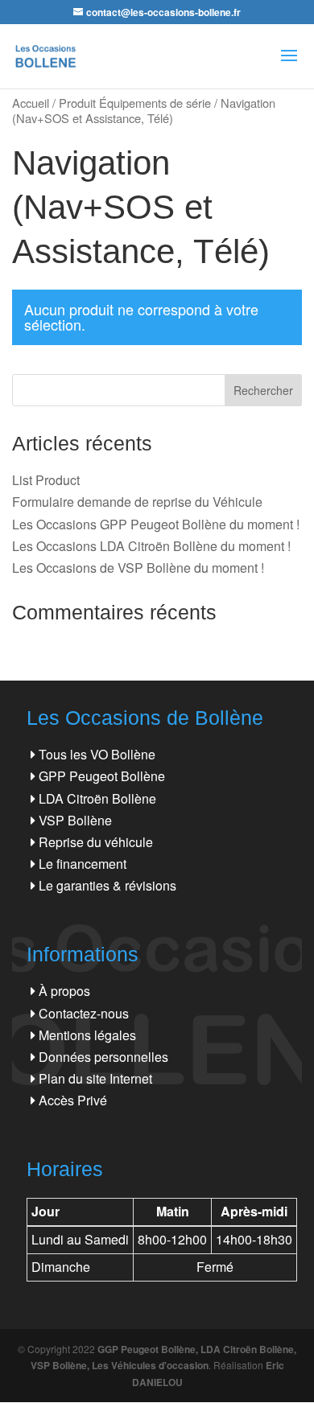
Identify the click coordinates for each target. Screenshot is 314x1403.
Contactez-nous (84, 1013)
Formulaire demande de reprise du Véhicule (137, 501)
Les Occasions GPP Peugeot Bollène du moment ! (156, 524)
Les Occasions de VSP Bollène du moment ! (138, 567)
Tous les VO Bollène (97, 754)
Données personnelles (103, 1056)
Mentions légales (87, 1035)
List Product (46, 480)
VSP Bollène (75, 820)
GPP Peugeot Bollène (102, 776)
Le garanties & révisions (107, 885)
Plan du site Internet (95, 1078)
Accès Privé (73, 1100)
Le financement (82, 863)
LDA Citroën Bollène (97, 798)
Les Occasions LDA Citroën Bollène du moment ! (151, 546)
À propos (64, 990)
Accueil (30, 102)
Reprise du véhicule (96, 842)
